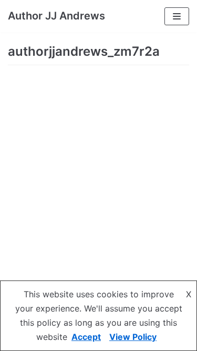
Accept (86, 337)
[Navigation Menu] (176, 16)
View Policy (133, 337)
